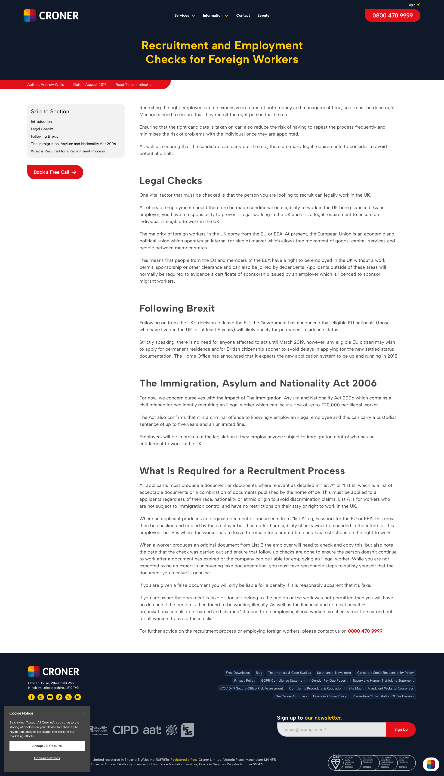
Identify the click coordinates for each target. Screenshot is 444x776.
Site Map (354, 688)
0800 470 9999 (393, 15)
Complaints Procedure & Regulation (315, 688)
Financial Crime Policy (330, 696)
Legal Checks (42, 129)
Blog (259, 673)
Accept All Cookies (47, 746)
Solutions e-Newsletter (334, 673)
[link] (243, 15)
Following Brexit (44, 136)
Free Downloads (238, 673)
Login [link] (411, 5)
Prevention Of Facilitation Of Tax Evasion (383, 696)
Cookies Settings (47, 758)
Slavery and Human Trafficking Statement (383, 681)
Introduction (41, 121)
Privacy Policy (244, 681)
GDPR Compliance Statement (283, 681)
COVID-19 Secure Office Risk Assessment (251, 688)
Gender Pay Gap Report (328, 681)
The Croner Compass (291, 696)
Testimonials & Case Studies (289, 673)
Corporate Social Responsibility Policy (385, 673)
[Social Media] (31, 697)
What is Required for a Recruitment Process (68, 151)
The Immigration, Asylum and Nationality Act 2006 (73, 144)
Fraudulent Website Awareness (390, 688)
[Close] (85, 713)
